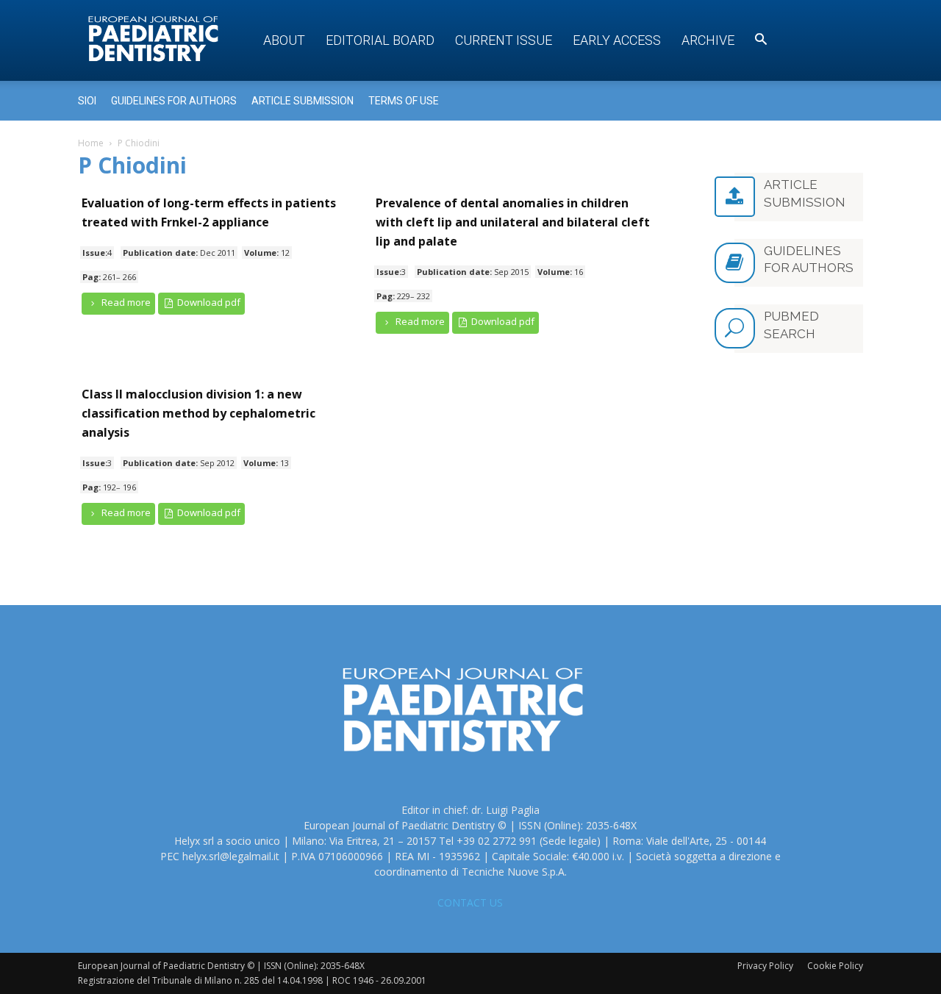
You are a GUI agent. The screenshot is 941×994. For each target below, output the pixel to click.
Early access (617, 40)
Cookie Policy (835, 965)
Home (91, 143)
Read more (125, 302)
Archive (707, 40)
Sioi (87, 101)
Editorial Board (380, 40)
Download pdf (207, 302)
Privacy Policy (765, 965)
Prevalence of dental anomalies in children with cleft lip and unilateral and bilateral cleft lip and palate (513, 222)
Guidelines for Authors (174, 101)
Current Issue (503, 40)
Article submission (302, 101)
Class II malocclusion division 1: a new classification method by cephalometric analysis (198, 413)
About (284, 40)
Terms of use (403, 101)
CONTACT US (470, 902)
